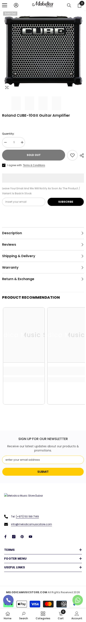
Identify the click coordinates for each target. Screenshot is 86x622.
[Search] (69, 5)
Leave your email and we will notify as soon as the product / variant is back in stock (41, 191)
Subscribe (65, 202)
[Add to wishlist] (72, 155)
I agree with (14, 165)
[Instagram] (14, 537)
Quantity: (8, 133)
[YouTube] (30, 537)
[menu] (4, 5)
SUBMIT (43, 472)
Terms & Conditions (34, 165)
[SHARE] (81, 155)
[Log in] (16, 5)
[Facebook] (5, 537)
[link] (23, 371)
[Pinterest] (22, 537)
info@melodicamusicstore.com (31, 524)
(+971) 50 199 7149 (27, 516)
